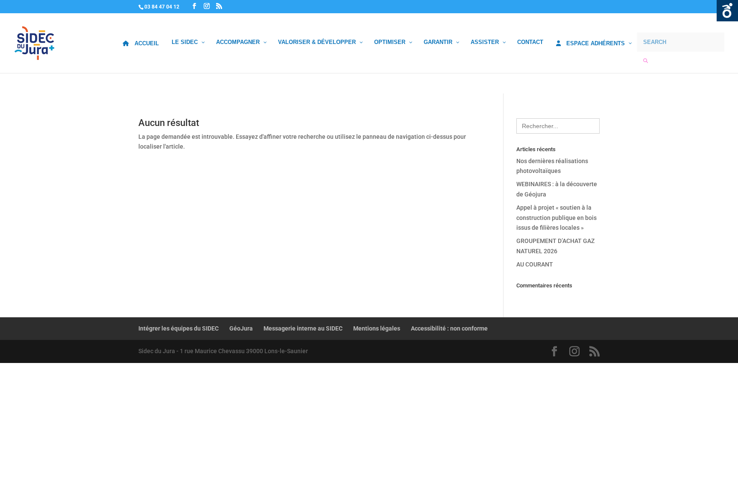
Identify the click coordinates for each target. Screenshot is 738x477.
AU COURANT (534, 264)
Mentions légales (376, 328)
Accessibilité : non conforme (449, 328)
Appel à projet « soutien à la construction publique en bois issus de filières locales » (556, 217)
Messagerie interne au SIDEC (303, 328)
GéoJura (241, 328)
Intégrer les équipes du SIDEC (178, 328)
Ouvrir (727, 10)
